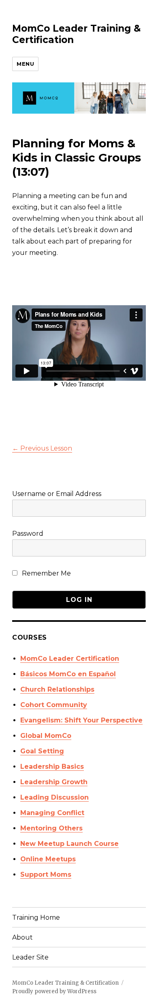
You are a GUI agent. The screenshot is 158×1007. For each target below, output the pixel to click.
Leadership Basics (52, 766)
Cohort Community (53, 705)
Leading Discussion (54, 797)
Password (27, 533)
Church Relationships (57, 689)
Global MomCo (45, 736)
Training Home (36, 917)
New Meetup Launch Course (69, 843)
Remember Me (45, 573)
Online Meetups (48, 859)
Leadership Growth (54, 782)
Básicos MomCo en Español (68, 674)
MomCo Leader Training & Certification (65, 982)
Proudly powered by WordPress (54, 991)
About (22, 937)
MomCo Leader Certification (69, 658)
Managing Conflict (52, 813)
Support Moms (45, 874)
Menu (25, 63)
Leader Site (30, 957)
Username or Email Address (56, 494)
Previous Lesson (42, 448)
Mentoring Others (51, 828)
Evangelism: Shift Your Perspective (81, 720)
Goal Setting (42, 751)
